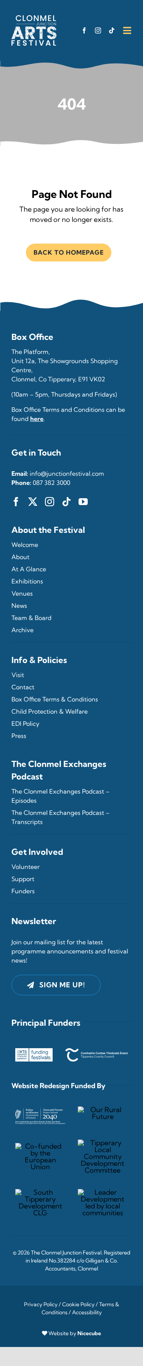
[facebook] (84, 30)
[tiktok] (112, 30)
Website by (74, 1333)
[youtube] (83, 501)
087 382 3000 (51, 482)
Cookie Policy (78, 1304)
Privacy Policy (41, 1304)
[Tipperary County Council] (96, 1051)
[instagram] (98, 30)
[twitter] (32, 501)
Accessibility (87, 1312)
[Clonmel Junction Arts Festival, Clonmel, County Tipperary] (33, 18)
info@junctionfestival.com (67, 473)
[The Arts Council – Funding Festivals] (34, 1051)
